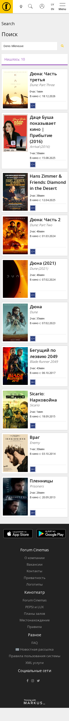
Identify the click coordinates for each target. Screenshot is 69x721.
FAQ (34, 643)
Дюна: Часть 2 (45, 220)
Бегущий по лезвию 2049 (44, 353)
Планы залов (34, 613)
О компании (35, 558)
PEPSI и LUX (34, 607)
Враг (35, 437)
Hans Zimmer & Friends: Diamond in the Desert (48, 182)
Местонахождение (35, 620)
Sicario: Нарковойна (43, 397)
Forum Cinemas (35, 600)
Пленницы (41, 481)
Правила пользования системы (34, 656)
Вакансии (35, 564)
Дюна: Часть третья (43, 77)
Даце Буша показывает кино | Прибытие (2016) (43, 129)
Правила (34, 626)
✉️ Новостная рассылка (34, 649)
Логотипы (34, 584)
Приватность (34, 577)
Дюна (36, 307)
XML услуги (34, 662)
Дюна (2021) (43, 263)
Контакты (34, 571)
